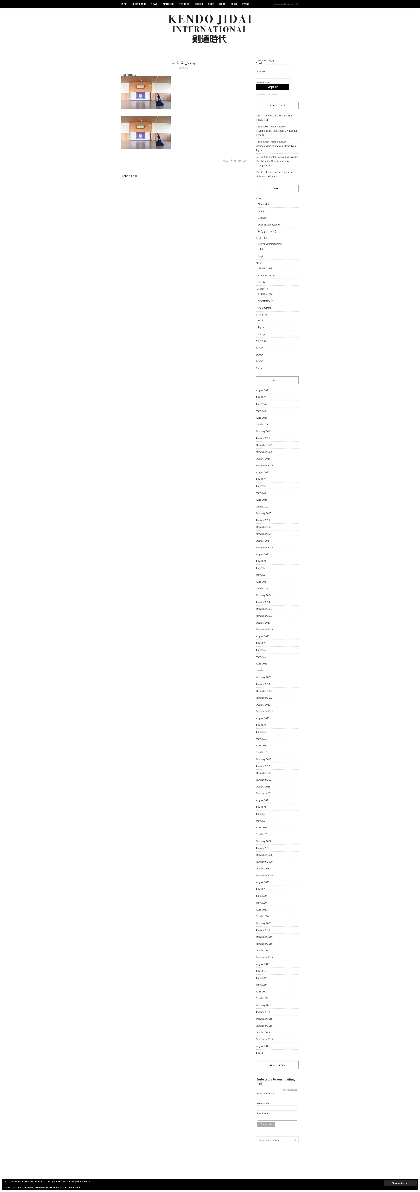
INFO (124, 4)
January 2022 (263, 766)
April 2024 (261, 581)
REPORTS (184, 4)
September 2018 (264, 1039)
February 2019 (263, 1005)
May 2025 (261, 492)
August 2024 (262, 554)
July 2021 (261, 807)
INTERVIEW (265, 294)
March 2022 (262, 752)
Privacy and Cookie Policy (69, 1187)
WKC (261, 320)
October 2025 (263, 458)
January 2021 (263, 848)
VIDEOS (199, 4)
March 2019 (262, 998)
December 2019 (264, 936)
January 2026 (263, 438)
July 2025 (261, 479)
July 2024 (261, 561)
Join (262, 249)
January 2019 (263, 1011)
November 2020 (264, 861)
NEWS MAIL (265, 268)
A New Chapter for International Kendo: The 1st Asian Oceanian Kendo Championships (277, 161)
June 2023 (261, 650)
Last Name (263, 1113)
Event (245, 4)
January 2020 (263, 930)
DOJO (222, 4)
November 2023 (264, 615)
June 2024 (261, 568)
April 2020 (261, 909)
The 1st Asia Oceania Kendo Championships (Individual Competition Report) (276, 130)
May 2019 (261, 984)
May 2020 (261, 902)
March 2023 (262, 670)
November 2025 (264, 451)
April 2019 (261, 991)
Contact (262, 217)
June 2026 (261, 404)
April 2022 (261, 745)
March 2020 (262, 916)
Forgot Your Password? (270, 243)
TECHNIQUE (265, 301)
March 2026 (262, 424)
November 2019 (264, 943)
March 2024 (262, 588)
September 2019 (264, 957)
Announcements (266, 275)
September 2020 (264, 875)
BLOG (234, 4)
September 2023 (264, 629)
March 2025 (262, 506)
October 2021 (263, 786)
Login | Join (139, 4)
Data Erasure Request (269, 224)
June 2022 (261, 731)
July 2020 (261, 889)
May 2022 (261, 738)
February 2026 (263, 431)
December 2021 (264, 773)
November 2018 (264, 1025)
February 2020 (263, 923)
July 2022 (261, 725)
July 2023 (261, 643)
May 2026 (261, 410)
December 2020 (264, 854)
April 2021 (261, 827)
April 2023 (261, 663)
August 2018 (262, 1046)
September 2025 (264, 465)
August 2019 (262, 964)
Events (261, 282)
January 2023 (263, 684)
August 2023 (262, 636)
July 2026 (261, 397)
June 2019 (261, 977)
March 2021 (262, 834)
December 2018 (264, 1018)
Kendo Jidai (129, 176)
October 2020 (263, 868)
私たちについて (267, 231)
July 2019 (261, 971)
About (261, 211)
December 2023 (264, 608)
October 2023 (263, 622)
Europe (261, 334)
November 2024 (264, 533)
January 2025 (263, 520)
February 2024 (263, 595)
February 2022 (263, 759)
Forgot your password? (267, 94)
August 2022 (262, 718)
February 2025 (263, 513)
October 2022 (263, 704)
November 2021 (264, 779)
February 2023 (263, 677)
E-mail (259, 63)
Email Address (265, 1093)
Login (261, 256)
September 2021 (264, 793)
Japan (261, 327)
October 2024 (263, 540)
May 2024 (261, 574)
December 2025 (264, 445)
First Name (263, 1103)
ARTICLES (168, 4)
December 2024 (264, 527)
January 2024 (263, 602)
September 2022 (264, 711)
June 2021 (261, 813)
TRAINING (264, 308)
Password (260, 71)
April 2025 (261, 499)
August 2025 (262, 472)
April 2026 (261, 417)
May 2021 (261, 820)
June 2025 (261, 486)
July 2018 (261, 1053)
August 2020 (262, 882)
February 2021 (263, 841)
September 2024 (264, 547)
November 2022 (264, 697)
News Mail (263, 204)
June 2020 (261, 895)
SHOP (211, 4)
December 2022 (264, 691)
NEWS (154, 4)
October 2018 (263, 1032)
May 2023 (261, 656)
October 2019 (263, 950)
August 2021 (262, 800)
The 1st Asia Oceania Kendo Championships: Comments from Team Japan (276, 146)
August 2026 (262, 390)
